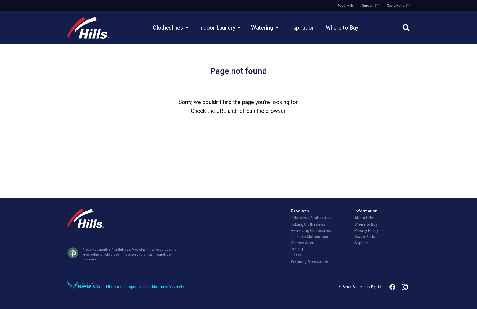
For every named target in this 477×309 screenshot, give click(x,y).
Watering (262, 27)
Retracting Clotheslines (311, 230)
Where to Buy (342, 27)
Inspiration (302, 27)
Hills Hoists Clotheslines (311, 218)
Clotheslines (168, 27)
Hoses (296, 255)
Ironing (297, 249)
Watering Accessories (310, 261)
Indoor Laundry (217, 27)
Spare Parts (395, 5)
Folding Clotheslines (308, 224)
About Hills (346, 5)
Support (367, 5)
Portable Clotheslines (309, 236)
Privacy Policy (366, 230)
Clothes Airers (303, 243)
